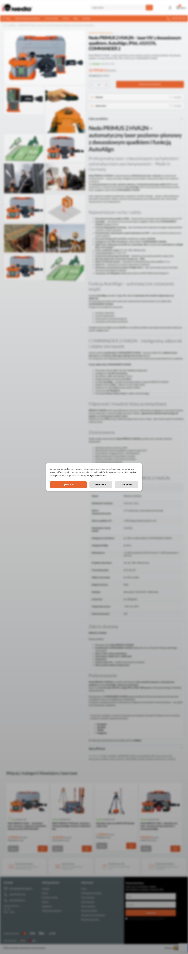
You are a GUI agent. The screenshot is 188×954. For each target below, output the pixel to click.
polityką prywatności (96, 475)
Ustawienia (100, 484)
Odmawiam (126, 484)
